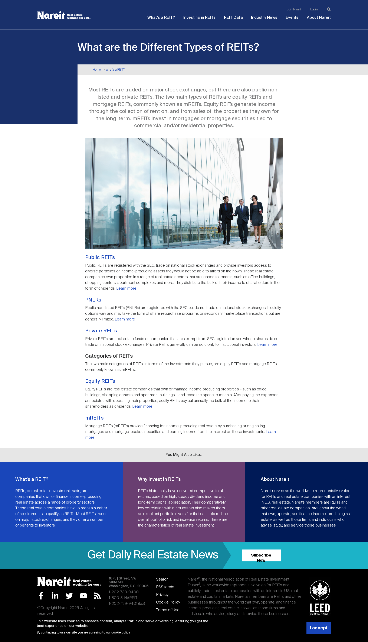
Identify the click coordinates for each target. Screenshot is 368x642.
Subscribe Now (261, 557)
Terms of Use (168, 610)
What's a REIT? (161, 18)
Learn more (126, 288)
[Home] (64, 15)
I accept (319, 628)
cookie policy (120, 632)
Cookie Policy (168, 602)
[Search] (329, 9)
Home (97, 69)
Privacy (162, 595)
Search (162, 579)
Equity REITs (100, 381)
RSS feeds (165, 587)
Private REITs (101, 330)
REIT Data (233, 18)
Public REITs (100, 257)
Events (292, 18)
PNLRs (93, 300)
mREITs (94, 418)
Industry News (264, 18)
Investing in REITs (199, 18)
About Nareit (319, 18)
